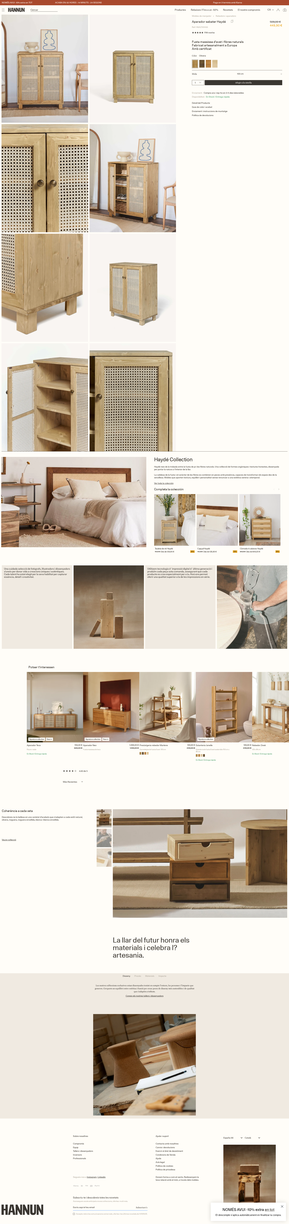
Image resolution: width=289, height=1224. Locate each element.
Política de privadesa (165, 1169)
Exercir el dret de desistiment (169, 1151)
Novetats (228, 9)
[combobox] (233, 1138)
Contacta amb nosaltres (167, 1143)
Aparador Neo (89, 745)
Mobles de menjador (201, 16)
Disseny (126, 976)
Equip (75, 1147)
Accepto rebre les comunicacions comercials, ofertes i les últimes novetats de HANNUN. (112, 1214)
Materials (149, 976)
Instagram (92, 1177)
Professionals (79, 1158)
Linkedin (102, 1177)
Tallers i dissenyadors (83, 1151)
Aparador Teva (34, 745)
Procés (137, 976)
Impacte (162, 976)
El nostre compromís (249, 9)
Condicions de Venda (166, 1155)
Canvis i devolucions (165, 1147)
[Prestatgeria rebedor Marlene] (168, 707)
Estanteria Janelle (204, 745)
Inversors (77, 1155)
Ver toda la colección (164, 483)
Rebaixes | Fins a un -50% (204, 9)
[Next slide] (278, 489)
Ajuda (158, 1158)
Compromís (78, 1143)
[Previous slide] (274, 489)
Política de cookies (164, 1166)
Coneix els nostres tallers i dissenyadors (144, 996)
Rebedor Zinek (259, 745)
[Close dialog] (282, 1206)
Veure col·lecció (9, 840)
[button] (237, 74)
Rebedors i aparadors (226, 16)
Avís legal (160, 1162)
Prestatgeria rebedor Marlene (154, 745)
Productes (180, 9)
